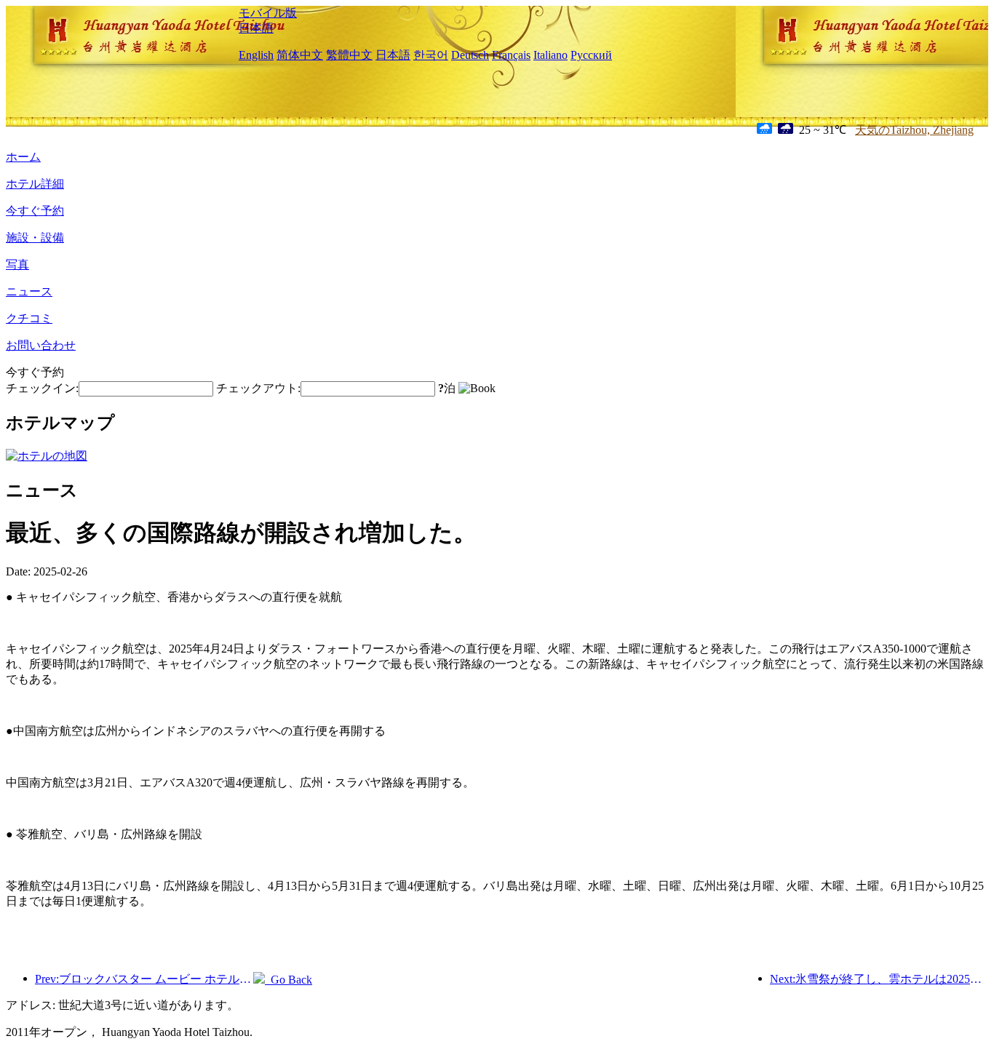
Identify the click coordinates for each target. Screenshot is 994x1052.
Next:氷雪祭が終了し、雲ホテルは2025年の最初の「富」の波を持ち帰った (879, 979)
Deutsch (470, 55)
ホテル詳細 (35, 184)
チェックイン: (42, 388)
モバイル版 (268, 13)
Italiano (550, 55)
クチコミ (29, 318)
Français (511, 55)
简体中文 (300, 55)
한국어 (430, 55)
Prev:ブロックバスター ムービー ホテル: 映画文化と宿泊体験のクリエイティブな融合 (144, 979)
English (256, 55)
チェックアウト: (258, 388)
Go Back (288, 979)
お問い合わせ (41, 345)
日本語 (256, 28)
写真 (17, 264)
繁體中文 (349, 55)
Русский (591, 55)
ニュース (29, 291)
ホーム (23, 157)
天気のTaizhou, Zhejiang (914, 130)
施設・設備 (35, 237)
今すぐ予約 (35, 210)
